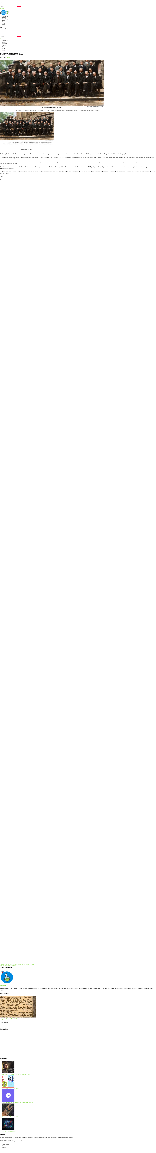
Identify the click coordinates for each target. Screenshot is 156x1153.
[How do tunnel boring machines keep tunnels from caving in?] (8, 1101)
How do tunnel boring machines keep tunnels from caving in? (18, 1102)
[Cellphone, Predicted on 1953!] (18, 1017)
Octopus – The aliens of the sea (10, 1088)
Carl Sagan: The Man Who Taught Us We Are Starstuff (16, 1074)
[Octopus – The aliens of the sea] (8, 1087)
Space (4, 17)
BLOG (3, 23)
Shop (3, 24)
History (8, 57)
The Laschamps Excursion (9, 1131)
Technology (5, 16)
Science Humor (6, 21)
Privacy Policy (5, 1144)
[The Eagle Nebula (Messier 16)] (8, 1115)
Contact (4, 1147)
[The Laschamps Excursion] (8, 1129)
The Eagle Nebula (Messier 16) (10, 1117)
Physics (4, 20)
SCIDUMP (3, 985)
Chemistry (5, 19)
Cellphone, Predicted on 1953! (8, 1019)
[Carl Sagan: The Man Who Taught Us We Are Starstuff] (8, 1072)
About (3, 1145)
